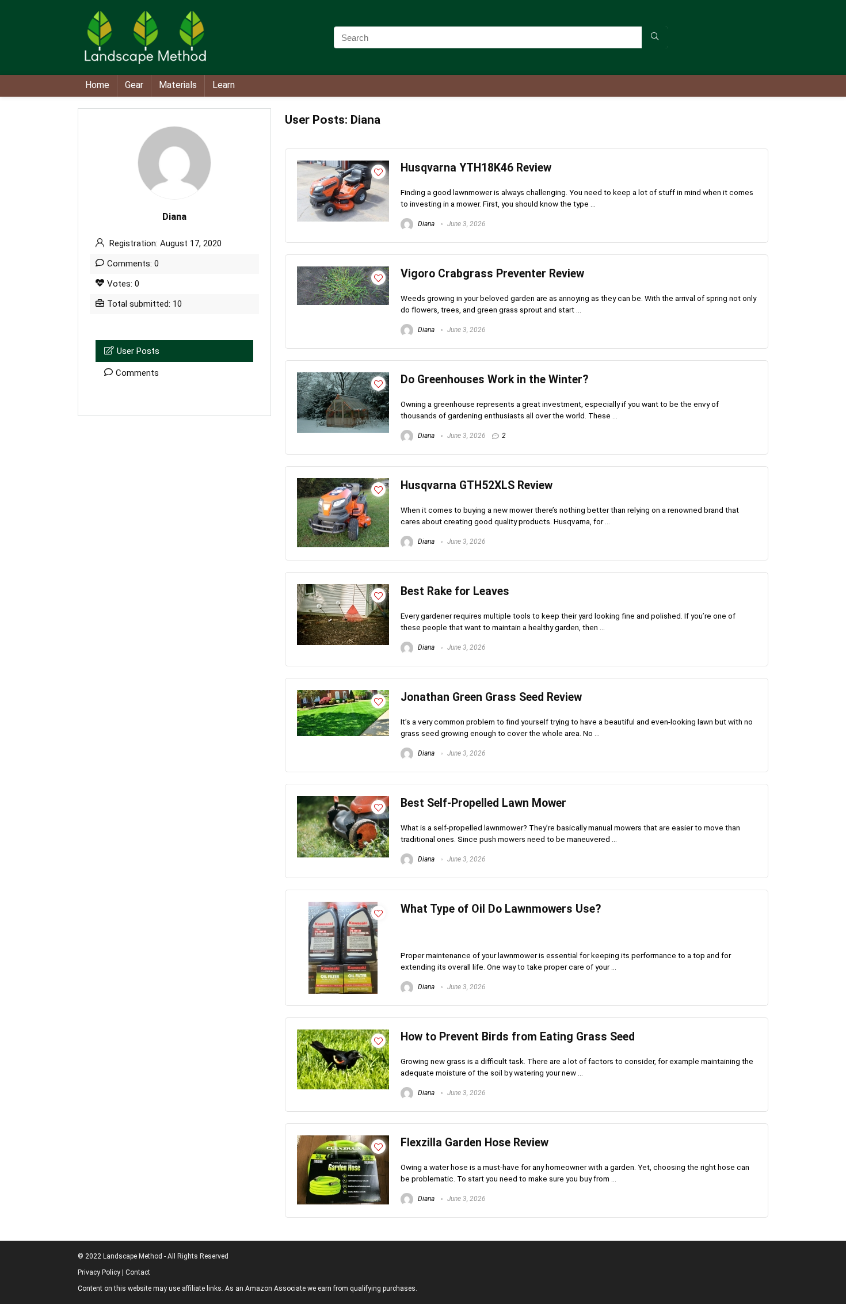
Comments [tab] (137, 373)
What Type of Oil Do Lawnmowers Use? (501, 909)
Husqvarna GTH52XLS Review (476, 485)
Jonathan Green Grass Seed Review (491, 697)
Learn (223, 84)
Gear (134, 84)
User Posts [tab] (138, 351)
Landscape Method (132, 1256)
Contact (137, 1272)
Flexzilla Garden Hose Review (474, 1142)
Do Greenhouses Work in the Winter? (494, 379)
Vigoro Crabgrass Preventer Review (492, 273)
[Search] (655, 37)
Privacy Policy (99, 1272)
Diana (425, 224)
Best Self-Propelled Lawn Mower (483, 803)
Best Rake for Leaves (455, 591)
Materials (178, 84)
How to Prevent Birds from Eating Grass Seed (518, 1036)
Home (97, 84)
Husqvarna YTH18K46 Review (476, 167)
